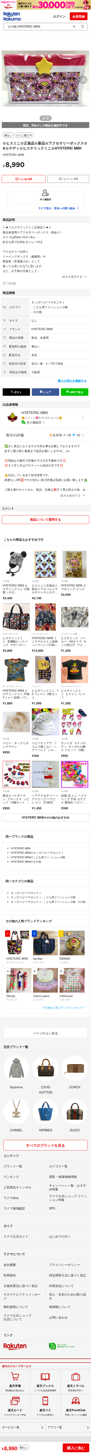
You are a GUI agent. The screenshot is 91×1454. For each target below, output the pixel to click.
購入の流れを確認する (72, 380)
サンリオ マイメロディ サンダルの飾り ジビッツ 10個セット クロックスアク (74, 748)
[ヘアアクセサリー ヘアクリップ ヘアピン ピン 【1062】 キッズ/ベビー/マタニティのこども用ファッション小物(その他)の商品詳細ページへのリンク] (45, 774)
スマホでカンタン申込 (15, 1412)
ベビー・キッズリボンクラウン (15, 745)
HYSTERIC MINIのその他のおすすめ (45, 817)
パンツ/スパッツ (40, 633)
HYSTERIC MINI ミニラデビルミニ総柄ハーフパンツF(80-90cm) (45, 643)
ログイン (59, 16)
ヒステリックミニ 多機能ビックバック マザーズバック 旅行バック (15, 643)
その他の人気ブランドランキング (62, 1007)
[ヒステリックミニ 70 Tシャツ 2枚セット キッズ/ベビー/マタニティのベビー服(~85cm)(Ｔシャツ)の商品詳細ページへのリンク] (45, 669)
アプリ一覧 (55, 1427)
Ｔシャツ (36, 686)
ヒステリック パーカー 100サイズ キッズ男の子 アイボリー (73, 643)
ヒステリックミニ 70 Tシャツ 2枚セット (45, 693)
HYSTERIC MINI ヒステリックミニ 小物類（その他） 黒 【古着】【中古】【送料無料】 (16, 594)
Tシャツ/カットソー (12, 686)
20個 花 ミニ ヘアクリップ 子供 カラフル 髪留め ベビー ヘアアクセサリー (74, 800)
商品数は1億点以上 (15, 1388)
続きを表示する (72, 276)
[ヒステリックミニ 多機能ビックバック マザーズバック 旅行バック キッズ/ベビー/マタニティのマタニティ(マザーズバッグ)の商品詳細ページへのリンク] (16, 617)
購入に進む (76, 1447)
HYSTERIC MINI (13, 155)
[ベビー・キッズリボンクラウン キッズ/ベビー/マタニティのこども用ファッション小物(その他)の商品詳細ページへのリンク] (16, 722)
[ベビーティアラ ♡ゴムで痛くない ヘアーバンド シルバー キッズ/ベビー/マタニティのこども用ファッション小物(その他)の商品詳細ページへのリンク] (45, 722)
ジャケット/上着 (69, 633)
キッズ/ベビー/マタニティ (48, 302)
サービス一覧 (10, 1427)
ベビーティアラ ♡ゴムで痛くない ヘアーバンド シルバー (44, 748)
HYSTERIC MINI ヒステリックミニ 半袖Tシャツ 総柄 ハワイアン (16, 695)
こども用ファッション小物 (50, 307)
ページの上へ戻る (45, 1033)
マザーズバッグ (10, 633)
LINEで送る (76, 392)
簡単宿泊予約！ (75, 1388)
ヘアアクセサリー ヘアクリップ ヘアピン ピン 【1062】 (45, 798)
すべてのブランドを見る (45, 1145)
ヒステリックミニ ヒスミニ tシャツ (73, 693)
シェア (46, 392)
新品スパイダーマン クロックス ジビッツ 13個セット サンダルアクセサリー (16, 800)
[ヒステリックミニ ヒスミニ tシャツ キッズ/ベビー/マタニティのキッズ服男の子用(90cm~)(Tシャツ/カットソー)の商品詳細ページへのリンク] (74, 669)
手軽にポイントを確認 (76, 1412)
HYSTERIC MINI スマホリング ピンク (73, 587)
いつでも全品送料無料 (45, 1388)
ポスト (17, 392)
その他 (37, 312)
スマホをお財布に (45, 1412)
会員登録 (78, 16)
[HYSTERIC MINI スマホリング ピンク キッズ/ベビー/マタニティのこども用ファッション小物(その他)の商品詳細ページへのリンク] (74, 564)
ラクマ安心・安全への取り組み (56, 208)
